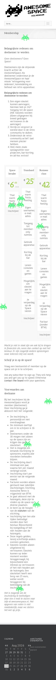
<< (6, 645)
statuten (22, 510)
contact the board (13, 380)
